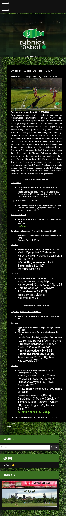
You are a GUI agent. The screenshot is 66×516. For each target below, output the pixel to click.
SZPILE (54, 417)
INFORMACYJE (26, 417)
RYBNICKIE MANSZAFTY (41, 417)
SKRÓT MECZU (23, 226)
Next (9, 426)
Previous (11, 423)
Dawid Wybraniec (51, 76)
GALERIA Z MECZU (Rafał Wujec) (35, 412)
